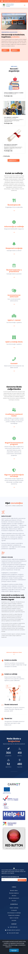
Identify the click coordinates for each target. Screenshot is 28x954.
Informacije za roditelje (14, 912)
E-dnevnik (14, 910)
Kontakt (14, 920)
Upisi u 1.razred (14, 918)
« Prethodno (6, 156)
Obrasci (14, 895)
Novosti (14, 93)
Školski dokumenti (14, 898)
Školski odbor (14, 890)
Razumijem (14, 950)
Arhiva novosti (13, 160)
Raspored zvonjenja (14, 915)
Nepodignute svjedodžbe (10, 144)
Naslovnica (11, 93)
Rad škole (14, 50)
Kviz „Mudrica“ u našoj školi (11, 117)
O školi (5, 50)
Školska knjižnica (14, 893)
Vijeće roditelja (14, 907)
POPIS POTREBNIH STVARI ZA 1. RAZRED (13, 93)
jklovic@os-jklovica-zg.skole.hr (12, 1)
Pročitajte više (8, 96)
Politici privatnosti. (17, 947)
